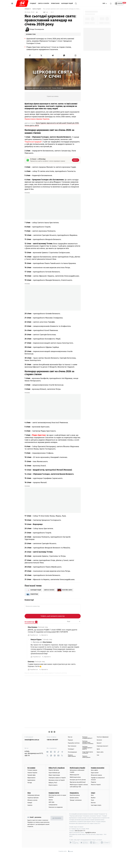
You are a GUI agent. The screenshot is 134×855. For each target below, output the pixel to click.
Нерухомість (74, 793)
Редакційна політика (73, 743)
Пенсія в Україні (96, 784)
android (74, 842)
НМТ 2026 (51, 802)
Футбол (93, 797)
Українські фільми (33, 797)
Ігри (98, 755)
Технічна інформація (102, 737)
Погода (30, 782)
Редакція (70, 740)
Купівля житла (74, 797)
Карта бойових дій (54, 772)
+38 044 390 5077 (52, 740)
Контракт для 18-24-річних (78, 779)
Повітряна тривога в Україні (57, 777)
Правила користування (72, 756)
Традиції (33, 3)
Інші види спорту (96, 805)
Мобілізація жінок (75, 777)
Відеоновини (31, 777)
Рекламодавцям (72, 752)
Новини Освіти (54, 793)
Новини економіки (97, 768)
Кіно (29, 793)
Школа (51, 800)
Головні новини (32, 770)
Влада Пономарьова (37, 29)
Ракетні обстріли (54, 770)
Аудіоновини (31, 780)
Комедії (30, 802)
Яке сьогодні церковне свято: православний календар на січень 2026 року (62, 9)
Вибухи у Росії (53, 782)
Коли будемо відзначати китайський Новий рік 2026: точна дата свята (52, 124)
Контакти (99, 740)
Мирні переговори (54, 775)
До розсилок (57, 818)
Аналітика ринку (75, 795)
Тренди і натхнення (75, 800)
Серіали (30, 805)
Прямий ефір (31, 775)
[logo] (22, 3)
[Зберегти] (75, 55)
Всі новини (31, 768)
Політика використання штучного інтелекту (87, 742)
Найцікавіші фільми (34, 795)
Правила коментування (86, 757)
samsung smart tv (105, 842)
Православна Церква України (37, 119)
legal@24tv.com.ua (90, 832)
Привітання (55, 3)
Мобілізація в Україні (77, 768)
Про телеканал (72, 746)
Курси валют (95, 772)
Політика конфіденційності (87, 737)
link (47, 751)
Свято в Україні (43, 3)
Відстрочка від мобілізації (78, 782)
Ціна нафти (94, 770)
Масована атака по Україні (57, 780)
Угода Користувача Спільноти (87, 752)
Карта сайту (100, 752)
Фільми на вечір (32, 800)
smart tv (94, 842)
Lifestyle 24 (28, 9)
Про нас (70, 737)
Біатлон (93, 802)
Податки (93, 782)
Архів (98, 749)
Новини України (32, 772)
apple (84, 842)
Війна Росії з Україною (57, 768)
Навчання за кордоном (56, 807)
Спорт (93, 793)
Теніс (92, 800)
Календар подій (67, 3)
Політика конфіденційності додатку (87, 748)
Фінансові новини (96, 775)
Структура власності (102, 746)
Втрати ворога (53, 785)
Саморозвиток (53, 804)
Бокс (92, 795)
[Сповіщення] (110, 3)
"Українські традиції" (33, 142)
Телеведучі (71, 749)
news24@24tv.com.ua (32, 740)
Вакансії (99, 743)
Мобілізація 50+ (74, 775)
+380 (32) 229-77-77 (79, 830)
